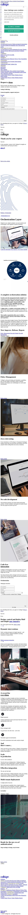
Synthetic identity (19, 886)
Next (7, 336)
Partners (22, 71)
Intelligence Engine (5, 58)
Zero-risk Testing (14, 333)
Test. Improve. (14, 249)
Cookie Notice (4, 75)
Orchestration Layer (5, 61)
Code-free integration (6, 249)
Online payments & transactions (19, 44)
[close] (23, 7)
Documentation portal (17, 72)
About (24, 72)
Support (6, 72)
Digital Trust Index (5, 71)
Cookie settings (14, 35)
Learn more (6, 21)
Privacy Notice (11, 75)
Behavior (12, 58)
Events (18, 71)
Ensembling (24, 58)
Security (11, 73)
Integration (3, 67)
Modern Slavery (19, 75)
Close (2, 79)
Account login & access (6, 44)
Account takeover (5, 49)
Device (16, 58)
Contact (10, 72)
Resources (6, 73)
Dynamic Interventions (15, 61)
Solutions (3, 879)
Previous (3, 336)
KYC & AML (11, 54)
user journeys (14, 621)
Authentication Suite (5, 64)
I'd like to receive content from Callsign (11, 594)
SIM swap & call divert (13, 50)
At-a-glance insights (22, 249)
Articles (14, 71)
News (11, 71)
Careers (2, 72)
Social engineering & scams (15, 49)
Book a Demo (4, 76)
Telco (19, 58)
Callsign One (14, 64)
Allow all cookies (14, 26)
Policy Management (5, 333)
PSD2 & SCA (4, 54)
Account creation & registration (8, 45)
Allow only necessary (14, 30)
